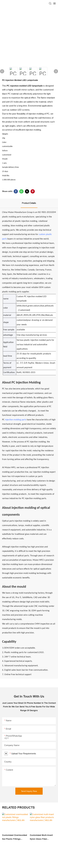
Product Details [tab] (29, 203)
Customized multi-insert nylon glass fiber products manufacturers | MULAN (42, 837)
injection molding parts (15, 420)
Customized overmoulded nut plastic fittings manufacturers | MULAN (14, 837)
